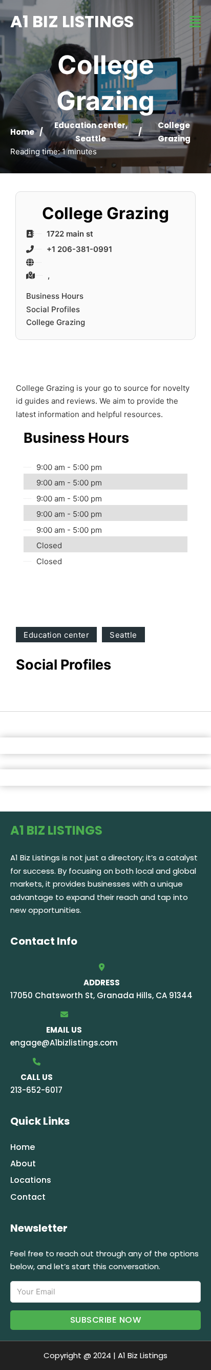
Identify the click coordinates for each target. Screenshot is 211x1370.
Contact (28, 1197)
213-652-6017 (36, 1090)
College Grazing (55, 322)
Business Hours (54, 296)
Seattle (90, 138)
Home (22, 132)
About (23, 1163)
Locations (30, 1180)
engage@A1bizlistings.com (64, 1042)
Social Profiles (53, 309)
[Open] (195, 21)
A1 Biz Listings (72, 21)
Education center (89, 125)
